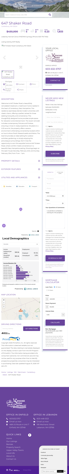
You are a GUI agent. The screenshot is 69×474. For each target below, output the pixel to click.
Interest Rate (50, 311)
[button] (49, 14)
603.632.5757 (38, 6)
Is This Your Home (60, 173)
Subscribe (55, 154)
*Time (47, 200)
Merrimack (22, 372)
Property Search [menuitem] (13, 447)
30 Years (58, 287)
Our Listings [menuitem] (11, 441)
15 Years (50, 290)
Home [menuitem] (9, 438)
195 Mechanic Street (45, 426)
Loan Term (49, 287)
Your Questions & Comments (55, 207)
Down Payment (51, 303)
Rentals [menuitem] (9, 444)
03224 (5, 375)
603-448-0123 (43, 419)
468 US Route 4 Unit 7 (19, 426)
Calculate (55, 322)
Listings (10, 372)
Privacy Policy (49, 146)
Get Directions (31, 329)
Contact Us (55, 80)
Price (47, 295)
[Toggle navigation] (63, 5)
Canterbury (31, 372)
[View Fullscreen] (3, 306)
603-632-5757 (53, 69)
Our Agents (49, 85)
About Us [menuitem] (10, 456)
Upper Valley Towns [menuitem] (15, 450)
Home (3, 372)
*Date (47, 193)
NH (15, 372)
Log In (50, 5)
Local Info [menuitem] (10, 453)
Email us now (15, 422)
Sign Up (56, 5)
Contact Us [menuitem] (11, 459)
